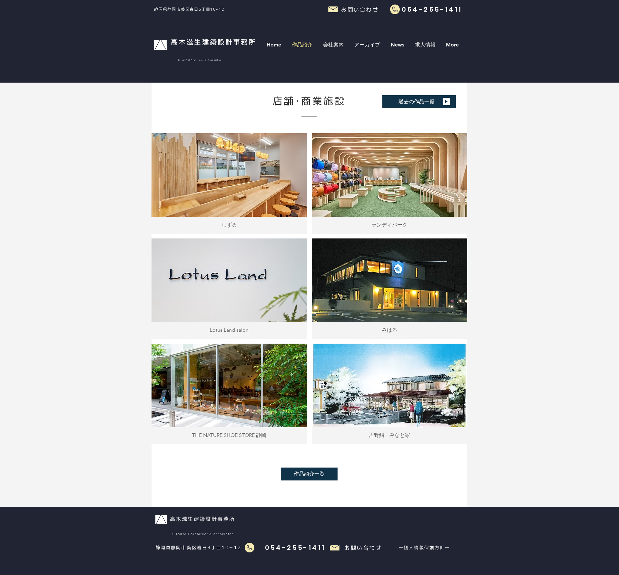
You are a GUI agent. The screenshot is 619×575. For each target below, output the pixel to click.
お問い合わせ (363, 547)
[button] (333, 44)
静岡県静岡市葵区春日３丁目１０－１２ (198, 547)
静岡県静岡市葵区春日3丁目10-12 (190, 9)
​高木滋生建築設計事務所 (202, 518)
